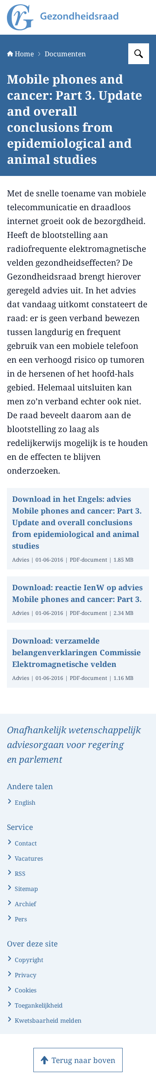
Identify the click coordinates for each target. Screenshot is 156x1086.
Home (24, 54)
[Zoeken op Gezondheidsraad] (138, 53)
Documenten (65, 54)
